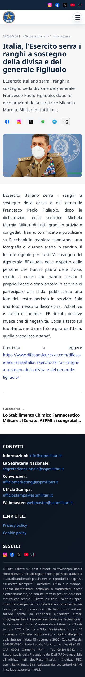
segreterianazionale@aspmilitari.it (33, 468)
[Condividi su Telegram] (54, 121)
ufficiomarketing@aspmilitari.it (30, 482)
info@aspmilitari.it (45, 455)
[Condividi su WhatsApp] (42, 121)
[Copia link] (66, 121)
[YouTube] (72, 5)
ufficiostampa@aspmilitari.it (28, 495)
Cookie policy (14, 532)
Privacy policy (15, 525)
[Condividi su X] (30, 121)
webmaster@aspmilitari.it (50, 502)
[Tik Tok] (80, 5)
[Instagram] (50, 5)
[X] (65, 5)
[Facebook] (57, 5)
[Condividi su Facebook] (7, 121)
